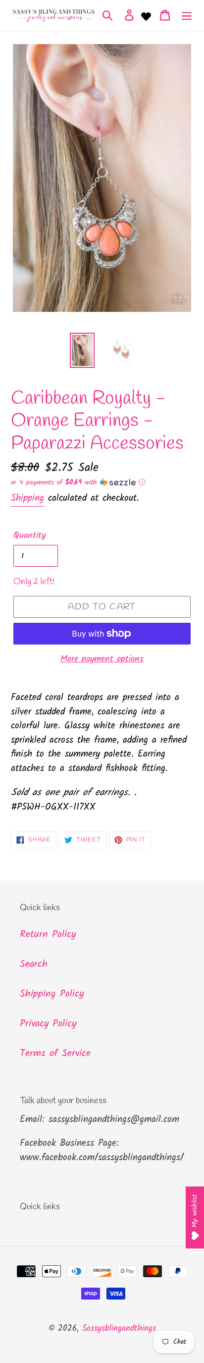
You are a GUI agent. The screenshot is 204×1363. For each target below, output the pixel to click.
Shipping (27, 498)
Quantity (29, 535)
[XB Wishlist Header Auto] (146, 15)
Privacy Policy (48, 1024)
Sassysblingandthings (119, 1328)
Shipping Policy (52, 994)
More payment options (102, 659)
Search (34, 964)
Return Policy (48, 935)
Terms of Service (55, 1054)
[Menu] (187, 15)
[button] (102, 482)
